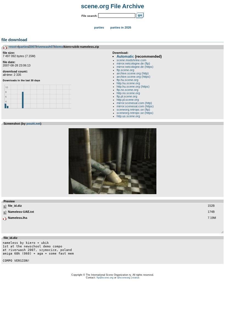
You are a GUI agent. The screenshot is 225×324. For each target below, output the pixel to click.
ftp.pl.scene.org (127, 96)
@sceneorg (123, 277)
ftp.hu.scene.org (127, 80)
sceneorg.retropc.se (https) (135, 112)
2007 (32, 46)
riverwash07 (45, 46)
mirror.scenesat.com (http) (134, 103)
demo (59, 46)
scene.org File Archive (112, 6)
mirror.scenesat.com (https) (135, 106)
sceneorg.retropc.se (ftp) (133, 109)
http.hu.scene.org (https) (133, 86)
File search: (89, 15)
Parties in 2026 (120, 27)
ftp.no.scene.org (127, 89)
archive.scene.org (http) (133, 73)
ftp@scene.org (105, 277)
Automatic (125, 56)
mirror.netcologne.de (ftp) (133, 63)
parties (24, 46)
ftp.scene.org (125, 70)
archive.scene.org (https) (133, 76)
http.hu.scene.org (128, 83)
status (135, 277)
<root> (13, 46)
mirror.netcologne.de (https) (135, 66)
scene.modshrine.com (131, 60)
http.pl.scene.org (128, 99)
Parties (99, 27)
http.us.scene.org (128, 116)
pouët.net (33, 123)
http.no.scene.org (128, 93)
